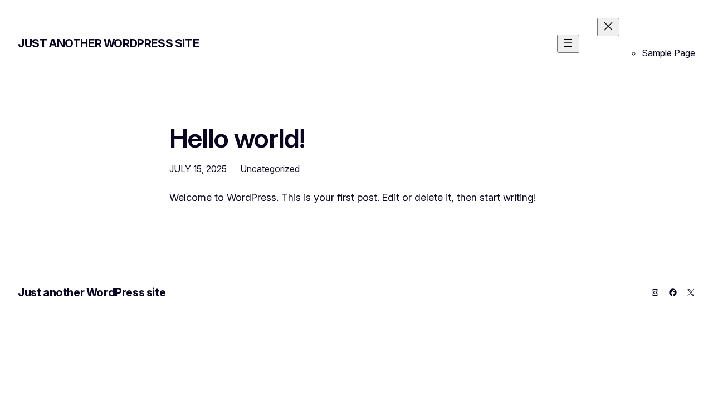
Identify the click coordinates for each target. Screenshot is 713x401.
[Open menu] (568, 44)
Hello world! (237, 138)
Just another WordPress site (108, 43)
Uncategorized (270, 168)
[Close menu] (608, 27)
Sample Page (668, 52)
